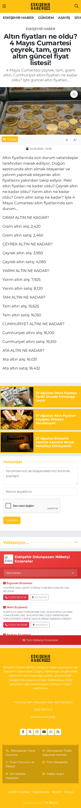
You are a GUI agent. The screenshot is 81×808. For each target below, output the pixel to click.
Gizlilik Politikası (19, 792)
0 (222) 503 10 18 (17, 597)
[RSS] (58, 732)
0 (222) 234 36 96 (17, 624)
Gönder (12, 520)
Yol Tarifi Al (41, 597)
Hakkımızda (40, 792)
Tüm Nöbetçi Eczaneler (42, 640)
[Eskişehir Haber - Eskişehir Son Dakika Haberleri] (40, 6)
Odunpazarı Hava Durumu (20, 753)
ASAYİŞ (64, 18)
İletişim (57, 792)
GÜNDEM (46, 18)
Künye (68, 792)
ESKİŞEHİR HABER (18, 18)
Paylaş (11, 139)
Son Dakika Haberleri (16, 776)
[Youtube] (44, 732)
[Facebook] (23, 732)
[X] (30, 732)
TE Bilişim (51, 802)
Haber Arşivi (55, 774)
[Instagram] (37, 732)
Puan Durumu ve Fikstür (20, 764)
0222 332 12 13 (43, 709)
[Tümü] (76, 542)
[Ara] (77, 6)
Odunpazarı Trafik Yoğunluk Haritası (57, 753)
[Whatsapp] (51, 732)
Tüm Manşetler (57, 762)
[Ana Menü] (4, 6)
